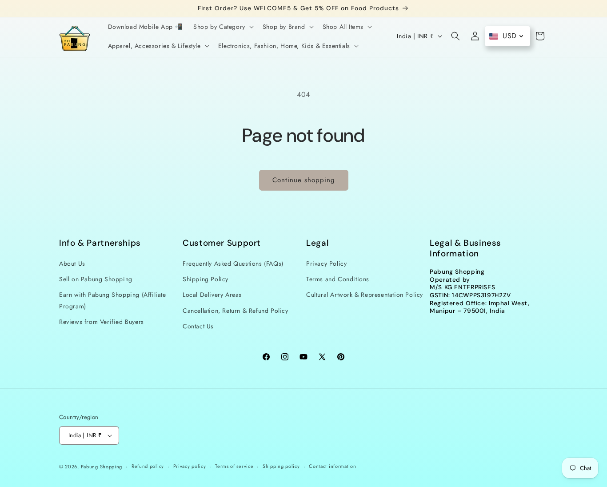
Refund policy (148, 466)
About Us (72, 263)
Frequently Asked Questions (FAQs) (233, 263)
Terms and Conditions (337, 279)
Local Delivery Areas (212, 295)
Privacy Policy (326, 263)
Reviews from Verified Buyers (101, 321)
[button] (222, 26)
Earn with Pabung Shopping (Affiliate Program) (112, 301)
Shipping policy (281, 466)
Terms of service (234, 466)
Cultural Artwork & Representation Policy (364, 295)
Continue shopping (303, 180)
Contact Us (198, 326)
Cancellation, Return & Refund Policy (235, 310)
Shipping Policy (205, 279)
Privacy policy (189, 466)
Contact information (332, 466)
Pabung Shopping (102, 466)
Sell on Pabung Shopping (95, 279)
